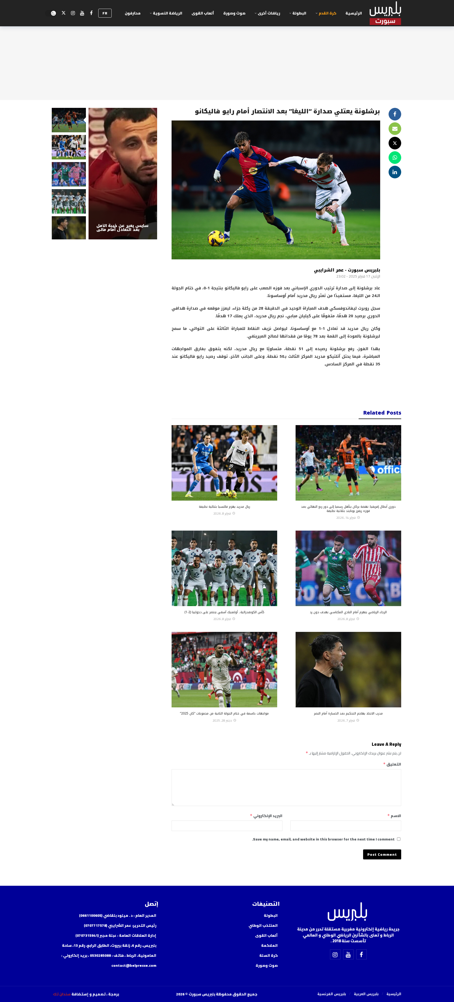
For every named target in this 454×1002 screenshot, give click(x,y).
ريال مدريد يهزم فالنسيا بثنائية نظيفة (224, 507)
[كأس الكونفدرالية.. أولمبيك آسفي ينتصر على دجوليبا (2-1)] (224, 568)
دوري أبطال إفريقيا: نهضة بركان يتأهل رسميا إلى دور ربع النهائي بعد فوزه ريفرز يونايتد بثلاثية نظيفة (348, 509)
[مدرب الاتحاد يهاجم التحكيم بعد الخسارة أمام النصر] (348, 669)
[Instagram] (73, 13)
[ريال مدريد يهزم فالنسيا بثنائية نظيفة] (224, 463)
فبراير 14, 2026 (346, 518)
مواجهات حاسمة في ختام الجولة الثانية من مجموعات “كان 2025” (224, 713)
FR (104, 13)
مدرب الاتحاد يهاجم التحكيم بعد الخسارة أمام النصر (348, 713)
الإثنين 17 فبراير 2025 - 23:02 (358, 276)
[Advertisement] (276, 384)
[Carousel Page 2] (69, 147)
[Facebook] (91, 13)
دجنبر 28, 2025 (222, 720)
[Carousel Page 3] (69, 174)
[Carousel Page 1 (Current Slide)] (69, 120)
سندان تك (62, 994)
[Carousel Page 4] (69, 201)
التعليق (392, 764)
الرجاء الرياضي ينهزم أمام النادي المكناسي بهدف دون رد (348, 612)
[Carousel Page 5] (69, 228)
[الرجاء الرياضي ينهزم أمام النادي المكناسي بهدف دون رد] (348, 568)
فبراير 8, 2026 (222, 513)
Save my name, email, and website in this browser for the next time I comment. (323, 839)
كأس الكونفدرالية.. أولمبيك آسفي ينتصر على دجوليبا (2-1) (224, 612)
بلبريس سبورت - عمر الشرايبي (347, 270)
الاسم (394, 816)
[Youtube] (82, 13)
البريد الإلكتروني (266, 816)
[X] (63, 13)
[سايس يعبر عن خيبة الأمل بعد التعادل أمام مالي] (123, 173)
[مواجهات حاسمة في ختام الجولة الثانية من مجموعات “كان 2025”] (224, 669)
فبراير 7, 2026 (346, 720)
